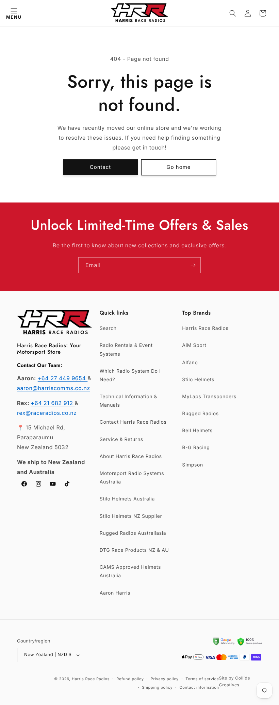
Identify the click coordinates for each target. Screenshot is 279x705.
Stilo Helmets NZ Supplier (131, 516)
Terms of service (202, 678)
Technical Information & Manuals (129, 401)
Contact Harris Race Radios (133, 422)
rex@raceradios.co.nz (47, 412)
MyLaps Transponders (209, 397)
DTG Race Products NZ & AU (134, 550)
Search (108, 328)
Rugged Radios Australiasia (133, 533)
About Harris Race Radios (131, 456)
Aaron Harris (115, 593)
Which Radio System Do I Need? (130, 375)
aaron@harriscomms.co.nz (53, 388)
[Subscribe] (192, 265)
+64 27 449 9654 (63, 378)
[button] (13, 13)
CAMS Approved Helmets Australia (130, 571)
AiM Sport (194, 345)
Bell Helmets (197, 431)
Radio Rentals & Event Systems (126, 349)
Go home (179, 167)
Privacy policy (165, 678)
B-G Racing (196, 448)
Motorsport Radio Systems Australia (132, 478)
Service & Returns (121, 439)
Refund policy (130, 678)
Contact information (199, 687)
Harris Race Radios (205, 328)
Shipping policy (157, 687)
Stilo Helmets (198, 380)
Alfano (190, 363)
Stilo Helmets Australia (127, 499)
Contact (100, 167)
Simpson (192, 465)
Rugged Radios (200, 414)
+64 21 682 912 (53, 403)
